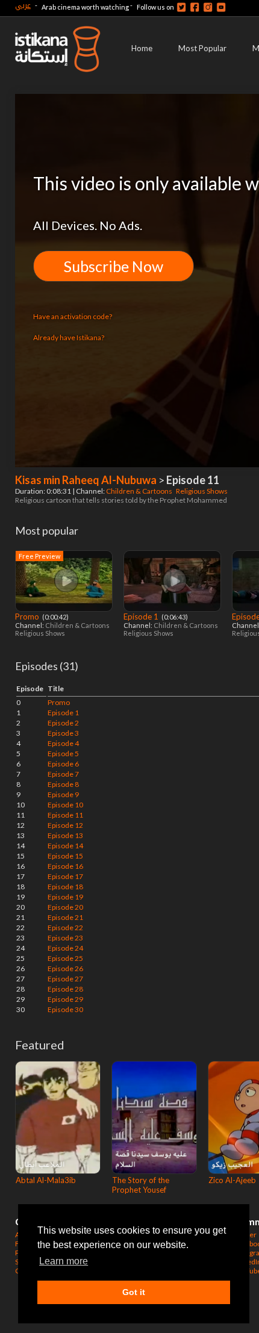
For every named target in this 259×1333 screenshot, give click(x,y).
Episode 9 (63, 794)
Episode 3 (63, 733)
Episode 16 (65, 866)
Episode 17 (65, 876)
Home (141, 48)
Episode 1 (141, 616)
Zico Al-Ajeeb (232, 1180)
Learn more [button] (63, 1261)
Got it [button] (133, 1292)
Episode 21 (65, 917)
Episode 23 (65, 937)
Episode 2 (63, 722)
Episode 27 (65, 978)
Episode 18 (65, 886)
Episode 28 (65, 988)
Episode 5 (63, 753)
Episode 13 (65, 835)
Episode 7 (63, 773)
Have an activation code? (72, 316)
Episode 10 (65, 804)
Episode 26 (65, 968)
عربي (23, 5)
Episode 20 (65, 907)
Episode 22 (65, 927)
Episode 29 (65, 999)
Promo (28, 616)
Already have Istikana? (68, 337)
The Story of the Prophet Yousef (140, 1185)
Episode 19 (65, 896)
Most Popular (202, 48)
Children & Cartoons (139, 491)
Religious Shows (202, 491)
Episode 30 (65, 1009)
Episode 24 (65, 947)
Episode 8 (63, 784)
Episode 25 (65, 958)
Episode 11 (65, 814)
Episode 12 (65, 825)
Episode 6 (63, 763)
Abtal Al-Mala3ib (46, 1180)
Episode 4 (63, 743)
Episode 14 (65, 845)
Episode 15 (65, 855)
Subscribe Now (113, 266)
